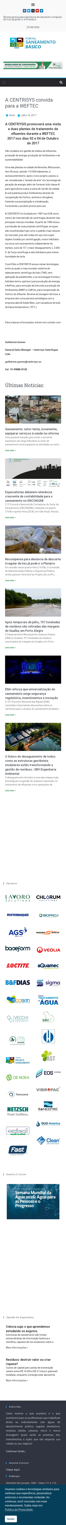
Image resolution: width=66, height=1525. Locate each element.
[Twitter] (28, 10)
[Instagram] (33, 10)
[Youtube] (37, 10)
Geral (12, 115)
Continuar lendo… (16, 1451)
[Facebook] (24, 10)
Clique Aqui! (13, 1469)
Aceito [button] (11, 1519)
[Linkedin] (41, 10)
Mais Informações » (17, 1347)
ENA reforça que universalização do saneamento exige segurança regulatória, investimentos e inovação (31, 693)
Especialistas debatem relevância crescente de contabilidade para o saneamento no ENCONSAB (29, 496)
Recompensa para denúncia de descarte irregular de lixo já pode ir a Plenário (32, 18)
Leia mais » (10, 450)
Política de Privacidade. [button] (19, 1509)
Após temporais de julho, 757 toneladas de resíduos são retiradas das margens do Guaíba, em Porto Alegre (32, 626)
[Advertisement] (33, 835)
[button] (33, 4)
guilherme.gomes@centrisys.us (23, 361)
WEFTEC (48, 134)
